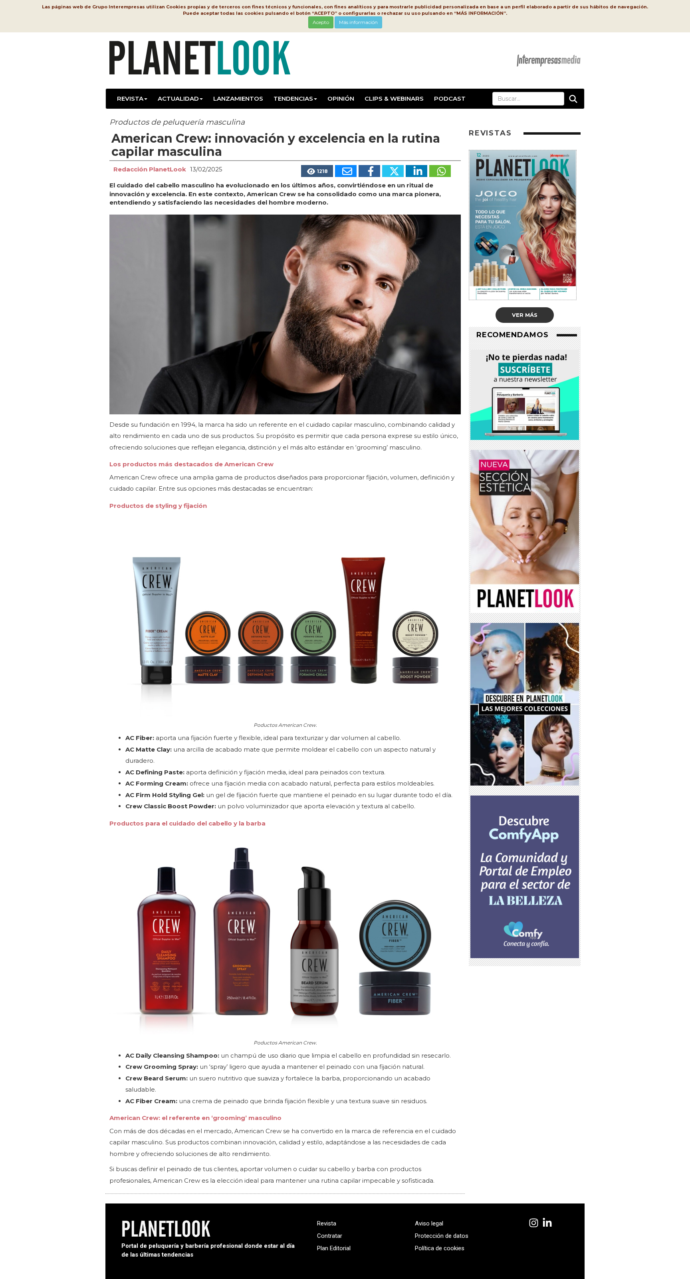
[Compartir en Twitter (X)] (393, 171)
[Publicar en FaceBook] (369, 171)
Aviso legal (429, 1223)
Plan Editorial (334, 1248)
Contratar (329, 1235)
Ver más (524, 315)
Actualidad (178, 98)
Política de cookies (439, 1248)
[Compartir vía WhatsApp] (440, 171)
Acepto (321, 22)
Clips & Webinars (394, 98)
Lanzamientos (238, 98)
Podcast (450, 98)
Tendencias (293, 98)
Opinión (340, 98)
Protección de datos (441, 1235)
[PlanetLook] (534, 1223)
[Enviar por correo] (346, 171)
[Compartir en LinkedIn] (416, 171)
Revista (130, 98)
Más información (358, 22)
